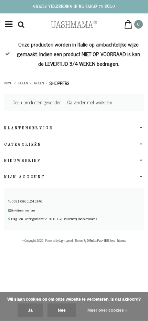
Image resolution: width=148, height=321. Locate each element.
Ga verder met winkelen (89, 102)
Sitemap (121, 240)
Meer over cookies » (107, 310)
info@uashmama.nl (23, 210)
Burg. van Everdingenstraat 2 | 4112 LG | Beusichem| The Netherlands (53, 218)
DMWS (91, 240)
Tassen (23, 83)
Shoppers (59, 83)
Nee (62, 310)
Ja (30, 310)
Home (8, 83)
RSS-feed (110, 240)
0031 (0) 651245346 (26, 201)
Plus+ (100, 240)
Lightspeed (66, 240)
